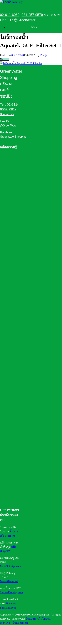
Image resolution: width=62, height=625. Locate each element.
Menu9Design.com (10, 566)
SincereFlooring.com (11, 592)
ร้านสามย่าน (20, 622)
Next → (4, 59)
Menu (34, 27)
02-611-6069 (9, 15)
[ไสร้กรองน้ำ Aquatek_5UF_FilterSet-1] (21, 63)
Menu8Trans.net (9, 581)
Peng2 (43, 55)
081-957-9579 (32, 15)
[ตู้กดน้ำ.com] (11, 2)
